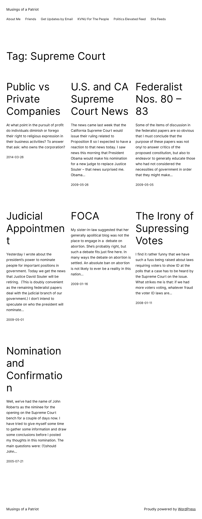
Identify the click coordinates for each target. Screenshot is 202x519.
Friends (30, 19)
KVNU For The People (93, 19)
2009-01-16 (79, 284)
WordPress (187, 509)
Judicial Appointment (35, 228)
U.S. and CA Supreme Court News (99, 99)
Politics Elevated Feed (130, 19)
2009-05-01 (15, 320)
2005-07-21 (14, 461)
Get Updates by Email (57, 19)
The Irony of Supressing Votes (165, 228)
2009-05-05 (144, 185)
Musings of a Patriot (22, 9)
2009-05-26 (80, 185)
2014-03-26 (15, 157)
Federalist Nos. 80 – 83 (159, 99)
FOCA (85, 216)
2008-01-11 (144, 303)
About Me (13, 19)
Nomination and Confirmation (34, 369)
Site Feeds (158, 19)
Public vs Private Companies (33, 99)
